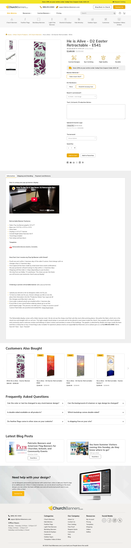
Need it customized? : (74, 93)
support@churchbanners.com (69, 7)
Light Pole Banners (50, 527)
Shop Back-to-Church (102, 7)
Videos (88, 529)
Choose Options (21, 368)
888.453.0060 (48, 7)
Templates (89, 524)
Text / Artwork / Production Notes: (79, 102)
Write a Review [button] (89, 48)
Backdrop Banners (50, 529)
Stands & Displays (50, 532)
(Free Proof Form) (47, 308)
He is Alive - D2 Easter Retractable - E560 (50, 382)
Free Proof (71, 527)
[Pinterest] (83, 162)
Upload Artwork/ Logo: (75, 123)
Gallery (88, 532)
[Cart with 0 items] (124, 13)
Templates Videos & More (52, 539)
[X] (77, 162)
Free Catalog (72, 524)
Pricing (58, 13)
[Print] (74, 162)
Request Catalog (120, 2)
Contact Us (119, 7)
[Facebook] (68, 162)
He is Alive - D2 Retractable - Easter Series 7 (110, 382)
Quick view (20, 364)
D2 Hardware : (72, 83)
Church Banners (49, 519)
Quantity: (70, 144)
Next (127, 369)
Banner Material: (73, 72)
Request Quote (72, 529)
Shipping (89, 527)
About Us (71, 519)
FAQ (69, 534)
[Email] (71, 162)
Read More (33, 458)
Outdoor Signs (48, 537)
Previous (3, 369)
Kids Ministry (12, 13)
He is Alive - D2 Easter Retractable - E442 (80, 382)
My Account (90, 519)
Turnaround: (71, 134)
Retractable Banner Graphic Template (25, 246)
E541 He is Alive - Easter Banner (18, 381)
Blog (69, 537)
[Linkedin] (80, 162)
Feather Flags (48, 524)
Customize (47, 534)
